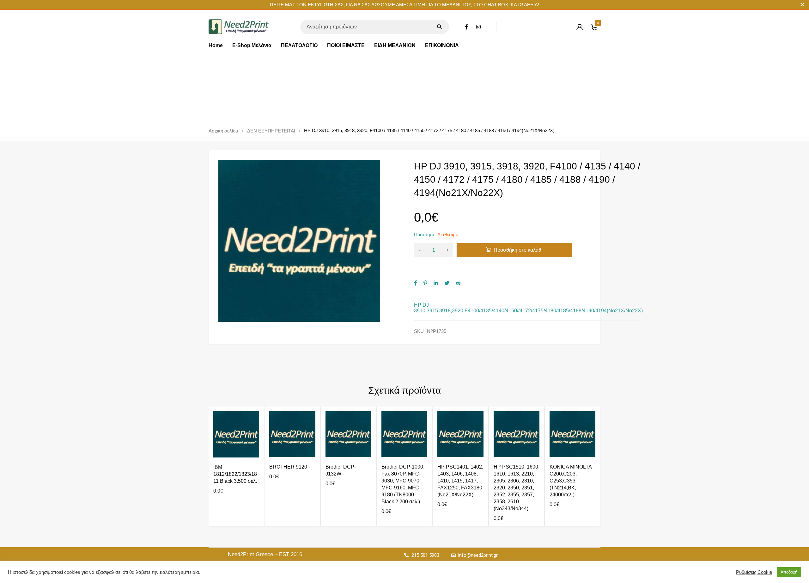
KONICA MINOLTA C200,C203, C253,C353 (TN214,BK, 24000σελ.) (571, 480)
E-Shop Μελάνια (251, 45)
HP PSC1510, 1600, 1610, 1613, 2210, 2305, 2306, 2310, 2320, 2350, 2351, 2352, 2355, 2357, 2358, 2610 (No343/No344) (516, 487)
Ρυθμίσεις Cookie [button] (754, 572)
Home (216, 45)
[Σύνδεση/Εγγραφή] (579, 27)
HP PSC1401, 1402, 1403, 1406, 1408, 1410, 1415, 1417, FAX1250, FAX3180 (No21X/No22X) (460, 480)
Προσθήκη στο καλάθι (518, 250)
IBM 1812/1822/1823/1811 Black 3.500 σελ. (235, 474)
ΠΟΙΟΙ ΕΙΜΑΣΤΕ (346, 45)
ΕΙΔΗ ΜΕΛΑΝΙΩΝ (395, 45)
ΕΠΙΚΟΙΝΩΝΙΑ (442, 45)
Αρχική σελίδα (223, 131)
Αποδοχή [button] (789, 572)
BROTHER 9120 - (289, 466)
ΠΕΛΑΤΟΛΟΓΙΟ (299, 45)
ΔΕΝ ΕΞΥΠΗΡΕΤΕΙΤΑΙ (271, 131)
